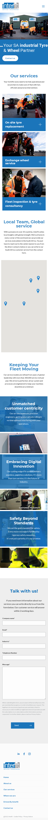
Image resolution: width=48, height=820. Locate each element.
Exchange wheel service (17, 162)
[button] (24, 124)
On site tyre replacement (14, 124)
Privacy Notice (28, 816)
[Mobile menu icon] (43, 6)
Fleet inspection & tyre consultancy (21, 204)
